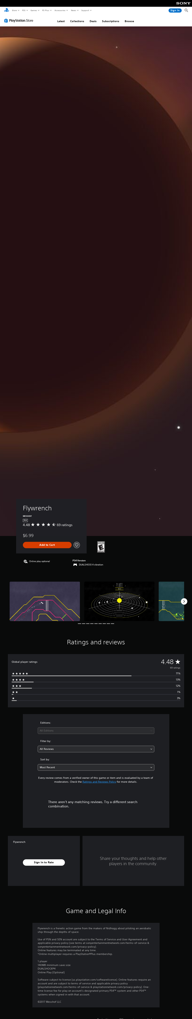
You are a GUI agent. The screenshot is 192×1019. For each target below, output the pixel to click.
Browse (129, 21)
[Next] (184, 601)
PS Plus (45, 10)
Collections (77, 21)
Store (14, 10)
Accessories (59, 10)
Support (85, 10)
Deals (93, 21)
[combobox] (96, 730)
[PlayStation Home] (6, 10)
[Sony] (183, 5)
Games (33, 10)
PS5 (24, 10)
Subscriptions (110, 21)
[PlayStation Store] (19, 20)
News (73, 10)
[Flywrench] (45, 601)
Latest (61, 21)
